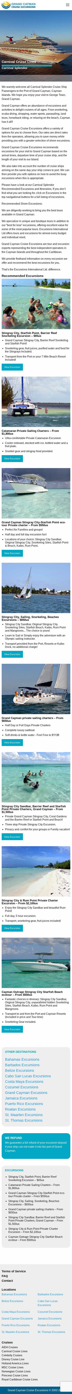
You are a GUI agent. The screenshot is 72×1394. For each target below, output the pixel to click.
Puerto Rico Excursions (24, 1104)
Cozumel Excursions (21, 1087)
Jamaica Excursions (21, 1098)
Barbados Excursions (22, 1065)
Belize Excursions (19, 1070)
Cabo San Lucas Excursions (28, 1076)
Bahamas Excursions (22, 1059)
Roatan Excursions (20, 1109)
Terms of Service (14, 1271)
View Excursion (12, 367)
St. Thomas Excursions (24, 1120)
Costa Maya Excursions (24, 1081)
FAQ (5, 1276)
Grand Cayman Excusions (26, 1093)
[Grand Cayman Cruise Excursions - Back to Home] (18, 5)
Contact (7, 1280)
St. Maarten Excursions (24, 1115)
